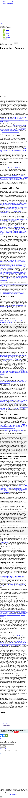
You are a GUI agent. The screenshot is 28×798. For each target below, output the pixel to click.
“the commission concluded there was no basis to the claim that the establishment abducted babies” (14, 227)
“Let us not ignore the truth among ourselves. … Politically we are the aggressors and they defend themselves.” (13, 129)
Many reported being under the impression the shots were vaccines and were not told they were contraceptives (13, 292)
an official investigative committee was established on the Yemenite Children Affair (13, 220)
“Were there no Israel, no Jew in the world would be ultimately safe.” (13, 150)
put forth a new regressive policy (14, 359)
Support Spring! (14, 794)
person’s (4, 360)
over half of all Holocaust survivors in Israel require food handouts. (14, 177)
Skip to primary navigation (9, 1)
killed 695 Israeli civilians (21, 636)
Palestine (2, 738)
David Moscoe (6, 724)
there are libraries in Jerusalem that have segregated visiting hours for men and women (14, 408)
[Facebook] (1, 735)
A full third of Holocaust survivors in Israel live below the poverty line (11, 176)
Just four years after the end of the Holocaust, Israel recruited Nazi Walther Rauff (12, 577)
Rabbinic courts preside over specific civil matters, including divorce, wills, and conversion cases (14, 382)
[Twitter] (4, 735)
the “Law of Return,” (18, 250)
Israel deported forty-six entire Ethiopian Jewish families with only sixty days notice (12, 261)
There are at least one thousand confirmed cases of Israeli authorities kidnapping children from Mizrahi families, (13, 205)
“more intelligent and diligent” (19, 125)
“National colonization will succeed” (10, 132)
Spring (1, 23)
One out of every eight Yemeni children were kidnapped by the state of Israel (13, 208)
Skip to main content (8, 3)
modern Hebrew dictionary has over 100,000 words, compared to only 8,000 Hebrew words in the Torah (13, 491)
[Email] (6, 735)
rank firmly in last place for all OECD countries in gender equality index (13, 402)
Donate (16, 731)
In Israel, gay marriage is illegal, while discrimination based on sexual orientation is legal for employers (13, 355)
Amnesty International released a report (13, 430)
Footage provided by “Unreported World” (10, 179)
